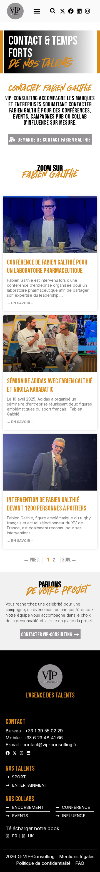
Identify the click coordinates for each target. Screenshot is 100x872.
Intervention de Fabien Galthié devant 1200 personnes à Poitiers (46, 504)
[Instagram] (87, 11)
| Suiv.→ (68, 559)
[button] (36, 11)
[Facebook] (71, 11)
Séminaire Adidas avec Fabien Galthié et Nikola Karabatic (49, 385)
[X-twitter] (62, 11)
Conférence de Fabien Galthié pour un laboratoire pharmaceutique (47, 266)
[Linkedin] (79, 11)
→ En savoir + (20, 303)
